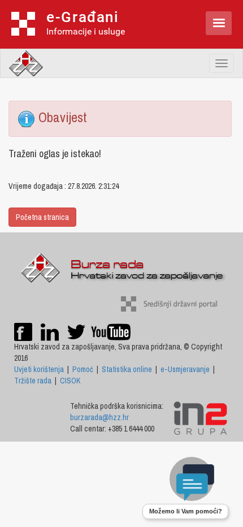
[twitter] (77, 331)
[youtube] (110, 331)
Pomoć (82, 369)
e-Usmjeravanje (185, 369)
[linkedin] (50, 331)
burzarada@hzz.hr (99, 417)
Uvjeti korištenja (39, 369)
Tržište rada (32, 380)
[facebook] (23, 331)
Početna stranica (42, 217)
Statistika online (127, 369)
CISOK (70, 380)
